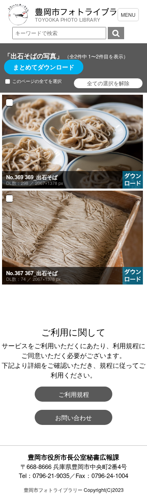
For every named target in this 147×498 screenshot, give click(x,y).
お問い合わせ (73, 417)
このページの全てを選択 (37, 81)
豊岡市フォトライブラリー (53, 489)
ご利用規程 (73, 394)
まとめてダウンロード (43, 66)
